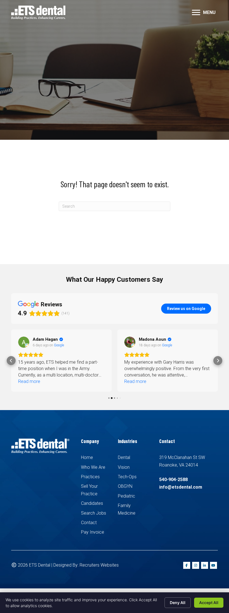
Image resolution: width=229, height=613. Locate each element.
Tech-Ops (127, 476)
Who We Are (93, 467)
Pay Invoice (92, 532)
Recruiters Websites (99, 565)
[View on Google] (23, 342)
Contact (89, 522)
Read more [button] (29, 381)
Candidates (92, 503)
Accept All (208, 602)
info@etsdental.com (180, 487)
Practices (90, 476)
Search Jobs (93, 513)
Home (87, 457)
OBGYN (125, 486)
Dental (124, 457)
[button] (11, 360)
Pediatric (126, 496)
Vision (124, 467)
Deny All (177, 602)
